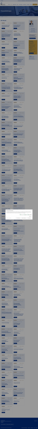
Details (31, 216)
